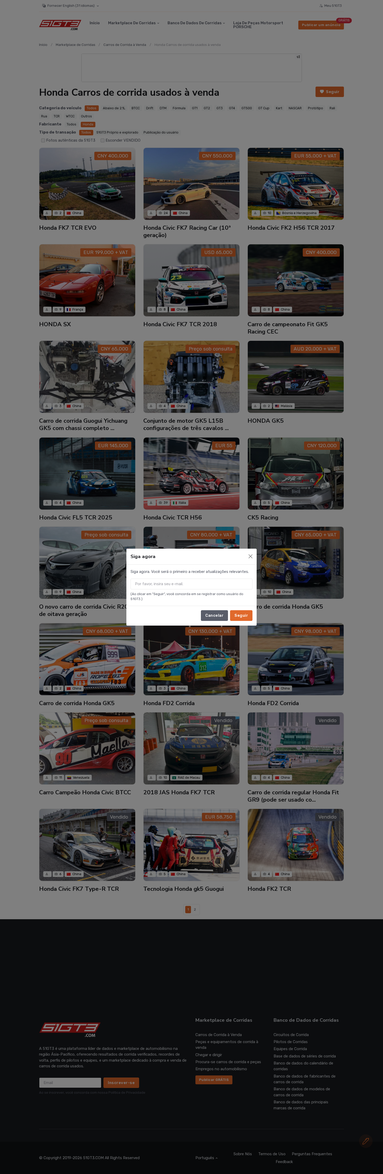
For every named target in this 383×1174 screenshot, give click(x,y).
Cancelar (214, 615)
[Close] (250, 556)
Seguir (241, 615)
